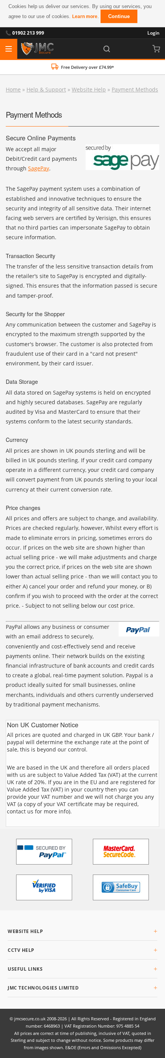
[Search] (106, 49)
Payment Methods (135, 89)
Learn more (84, 16)
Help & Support (46, 89)
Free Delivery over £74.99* (87, 67)
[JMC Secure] (37, 48)
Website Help (89, 89)
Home (13, 89)
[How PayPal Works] (44, 852)
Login (153, 33)
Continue (119, 16)
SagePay (38, 168)
